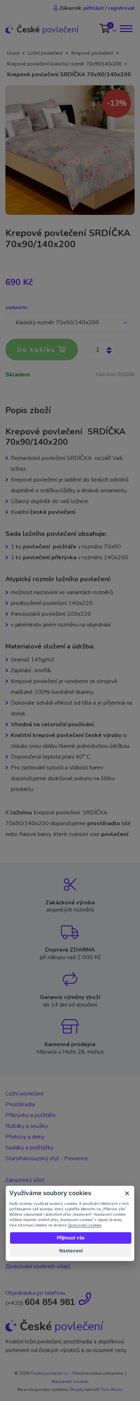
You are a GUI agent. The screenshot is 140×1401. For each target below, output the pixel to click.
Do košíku (37, 349)
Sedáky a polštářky (29, 1148)
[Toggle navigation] (126, 28)
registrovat (121, 8)
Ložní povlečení (45, 53)
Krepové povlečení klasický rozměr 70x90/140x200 (64, 63)
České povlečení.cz (49, 1373)
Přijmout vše (71, 1237)
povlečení (48, 29)
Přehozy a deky (24, 1137)
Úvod (13, 53)
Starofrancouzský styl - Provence (46, 1158)
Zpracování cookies (84, 1225)
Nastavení (71, 1250)
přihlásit (94, 8)
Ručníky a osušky (26, 1126)
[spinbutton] (100, 349)
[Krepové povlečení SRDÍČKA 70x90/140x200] (70, 150)
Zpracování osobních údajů (37, 1266)
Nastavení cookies (70, 1381)
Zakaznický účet (24, 1180)
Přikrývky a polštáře (30, 1115)
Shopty (76, 1389)
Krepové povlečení (92, 53)
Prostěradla (20, 1104)
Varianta (16, 308)
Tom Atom (111, 1389)
